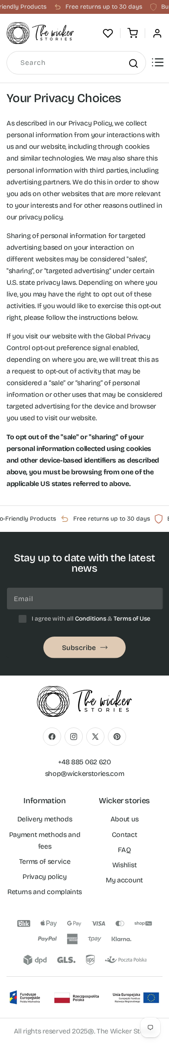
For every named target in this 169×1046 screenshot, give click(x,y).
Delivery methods (44, 819)
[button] (132, 33)
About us (124, 819)
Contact (124, 834)
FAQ (124, 850)
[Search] (133, 63)
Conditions (90, 618)
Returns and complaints (44, 892)
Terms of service (45, 861)
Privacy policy (45, 876)
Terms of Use (132, 618)
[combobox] (76, 62)
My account (124, 880)
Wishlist (124, 865)
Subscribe (79, 648)
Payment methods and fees (45, 840)
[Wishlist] (108, 33)
